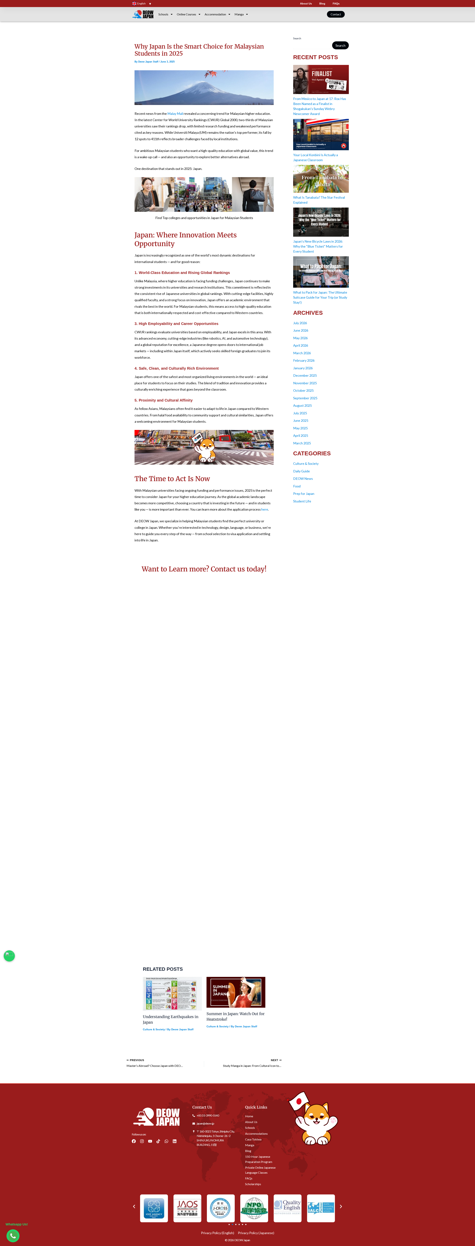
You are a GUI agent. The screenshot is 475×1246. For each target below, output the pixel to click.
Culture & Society (154, 1029)
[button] (134, 1206)
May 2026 (300, 338)
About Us (306, 3)
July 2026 (300, 323)
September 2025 (305, 398)
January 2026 (303, 368)
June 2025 (300, 420)
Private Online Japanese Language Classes (260, 1170)
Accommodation (215, 14)
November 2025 (305, 383)
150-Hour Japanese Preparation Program (258, 1159)
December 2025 (305, 375)
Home (249, 1116)
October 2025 (303, 390)
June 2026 (300, 330)
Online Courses (186, 14)
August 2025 (302, 405)
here (264, 509)
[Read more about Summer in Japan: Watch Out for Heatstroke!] (236, 992)
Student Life (302, 501)
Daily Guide (301, 471)
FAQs (336, 3)
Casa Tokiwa (253, 1139)
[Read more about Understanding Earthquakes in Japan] (172, 993)
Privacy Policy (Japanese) (256, 1233)
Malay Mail (175, 113)
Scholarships (253, 1184)
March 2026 (302, 353)
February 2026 (304, 360)
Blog (322, 3)
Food (297, 486)
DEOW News (303, 478)
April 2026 (300, 345)
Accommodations (256, 1133)
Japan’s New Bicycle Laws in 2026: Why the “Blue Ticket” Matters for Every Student (318, 246)
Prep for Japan (303, 494)
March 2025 (302, 443)
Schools (163, 14)
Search (297, 38)
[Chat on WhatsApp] (9, 955)
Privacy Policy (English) (217, 1233)
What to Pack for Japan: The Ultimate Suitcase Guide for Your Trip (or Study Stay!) (320, 297)
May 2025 (300, 428)
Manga (239, 14)
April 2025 (300, 435)
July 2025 (300, 413)
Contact (336, 14)
